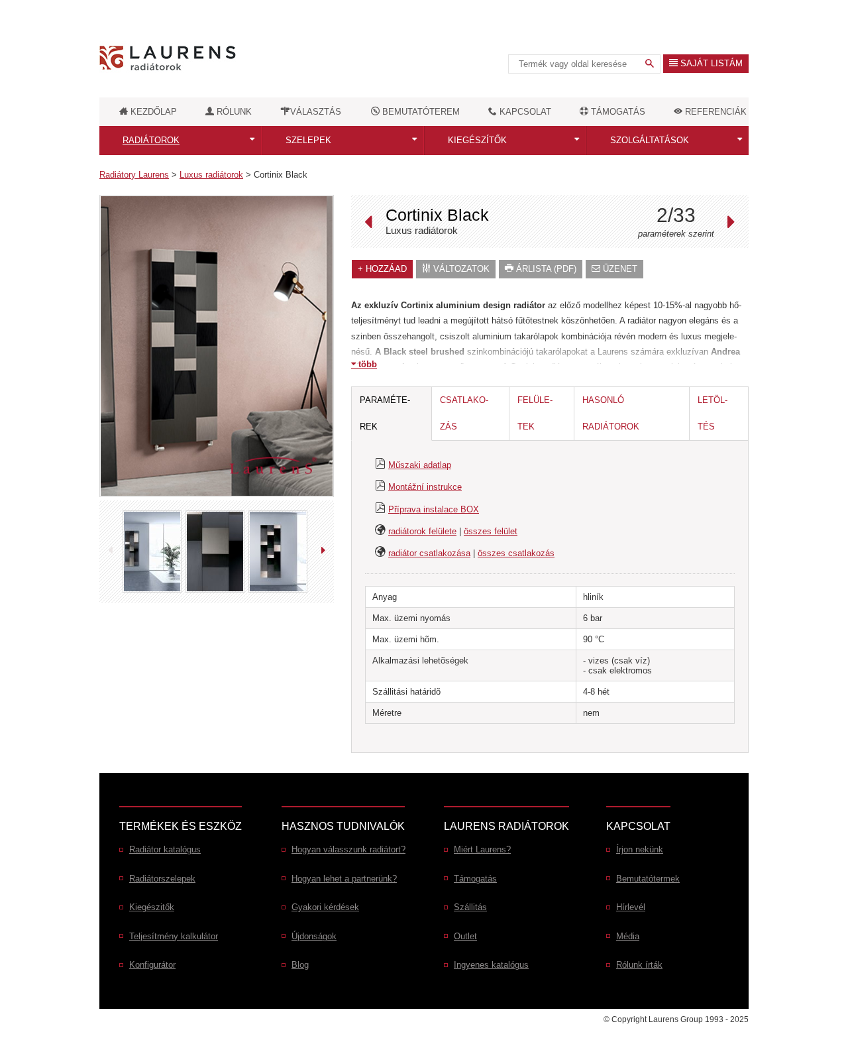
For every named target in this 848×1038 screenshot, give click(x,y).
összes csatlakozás (516, 553)
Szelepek (308, 140)
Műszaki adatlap (419, 465)
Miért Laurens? (482, 849)
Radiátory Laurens (134, 175)
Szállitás (470, 907)
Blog (300, 965)
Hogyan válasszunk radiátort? (348, 849)
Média (627, 936)
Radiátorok (151, 140)
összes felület (490, 531)
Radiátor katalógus (165, 849)
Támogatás (475, 879)
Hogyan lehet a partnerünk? (344, 879)
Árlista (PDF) (544, 269)
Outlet (465, 936)
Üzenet (618, 269)
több (366, 364)
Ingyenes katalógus (491, 965)
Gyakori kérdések (325, 907)
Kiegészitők (151, 907)
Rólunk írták (639, 965)
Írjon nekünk (639, 849)
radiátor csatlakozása (429, 553)
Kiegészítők (477, 140)
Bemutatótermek (648, 879)
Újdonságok (314, 936)
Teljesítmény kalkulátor (173, 936)
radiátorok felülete (422, 531)
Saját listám (710, 63)
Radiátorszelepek (162, 879)
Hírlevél (630, 907)
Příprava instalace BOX (433, 509)
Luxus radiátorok (211, 175)
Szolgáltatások (649, 140)
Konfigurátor (152, 965)
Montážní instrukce (425, 487)
